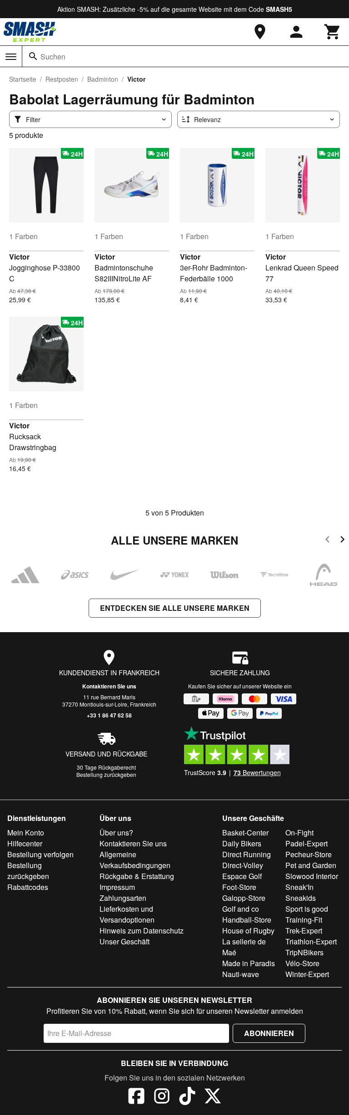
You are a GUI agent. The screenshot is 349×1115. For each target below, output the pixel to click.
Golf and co (240, 909)
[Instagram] (162, 1097)
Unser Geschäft (125, 941)
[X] (213, 1097)
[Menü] (11, 57)
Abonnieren (269, 1033)
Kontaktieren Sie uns (109, 686)
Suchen (52, 56)
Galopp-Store (243, 898)
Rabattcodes (27, 887)
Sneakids (300, 898)
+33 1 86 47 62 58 (109, 715)
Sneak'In (299, 887)
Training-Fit (303, 919)
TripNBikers (304, 952)
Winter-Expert (307, 974)
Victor (19, 256)
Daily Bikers (241, 843)
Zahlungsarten (123, 898)
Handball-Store (246, 919)
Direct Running (246, 854)
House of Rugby (248, 930)
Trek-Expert (303, 930)
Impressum (117, 887)
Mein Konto (25, 832)
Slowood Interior (311, 876)
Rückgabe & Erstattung (137, 876)
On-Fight (299, 832)
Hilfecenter (24, 843)
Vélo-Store (302, 963)
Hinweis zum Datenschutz (142, 930)
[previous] (327, 541)
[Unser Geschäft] (260, 32)
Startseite (22, 79)
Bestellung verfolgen (40, 854)
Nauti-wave (240, 974)
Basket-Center (245, 832)
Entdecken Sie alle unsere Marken (174, 608)
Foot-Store (239, 887)
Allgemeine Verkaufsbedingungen (135, 859)
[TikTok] (187, 1097)
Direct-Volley (242, 865)
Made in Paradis (248, 963)
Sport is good (306, 909)
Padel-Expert (306, 843)
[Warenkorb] (333, 32)
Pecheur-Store (308, 854)
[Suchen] (33, 56)
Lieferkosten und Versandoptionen (127, 914)
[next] (342, 541)
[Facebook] (136, 1097)
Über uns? (116, 832)
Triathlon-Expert (311, 941)
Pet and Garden (310, 865)
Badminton (102, 79)
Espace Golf (242, 876)
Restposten (61, 79)
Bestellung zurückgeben (106, 774)
